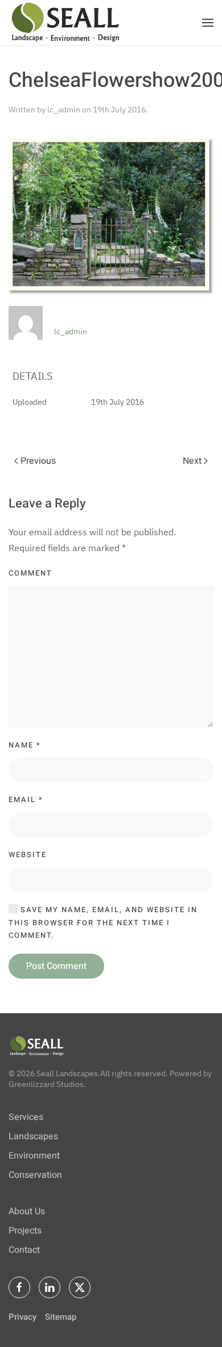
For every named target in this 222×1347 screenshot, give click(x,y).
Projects (25, 1230)
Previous (38, 461)
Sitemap (60, 1317)
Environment (34, 1156)
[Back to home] (65, 22)
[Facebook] (19, 1287)
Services (26, 1117)
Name (25, 745)
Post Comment (56, 966)
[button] (207, 22)
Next (192, 461)
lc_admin (63, 109)
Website (28, 854)
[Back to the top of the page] (37, 1045)
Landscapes (33, 1136)
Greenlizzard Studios (46, 1084)
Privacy (22, 1317)
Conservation (35, 1175)
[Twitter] (80, 1287)
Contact (24, 1250)
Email (26, 799)
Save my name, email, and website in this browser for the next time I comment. (103, 922)
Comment (30, 573)
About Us (27, 1211)
